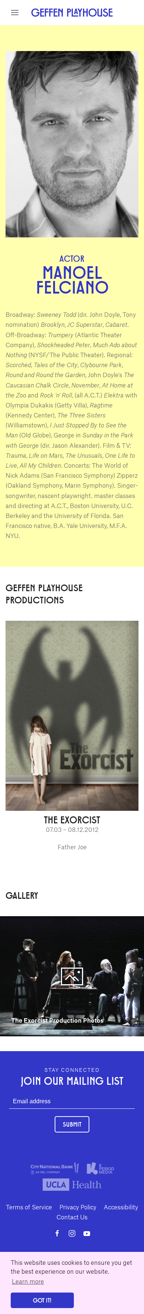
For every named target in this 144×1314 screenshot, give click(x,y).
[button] (15, 12)
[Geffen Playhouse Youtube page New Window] (86, 1233)
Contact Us (72, 1216)
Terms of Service (29, 1206)
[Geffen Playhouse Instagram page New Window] (72, 1233)
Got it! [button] (42, 1300)
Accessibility (121, 1206)
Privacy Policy (77, 1206)
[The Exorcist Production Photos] (72, 975)
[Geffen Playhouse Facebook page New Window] (57, 1233)
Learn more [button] (28, 1281)
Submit (72, 1124)
